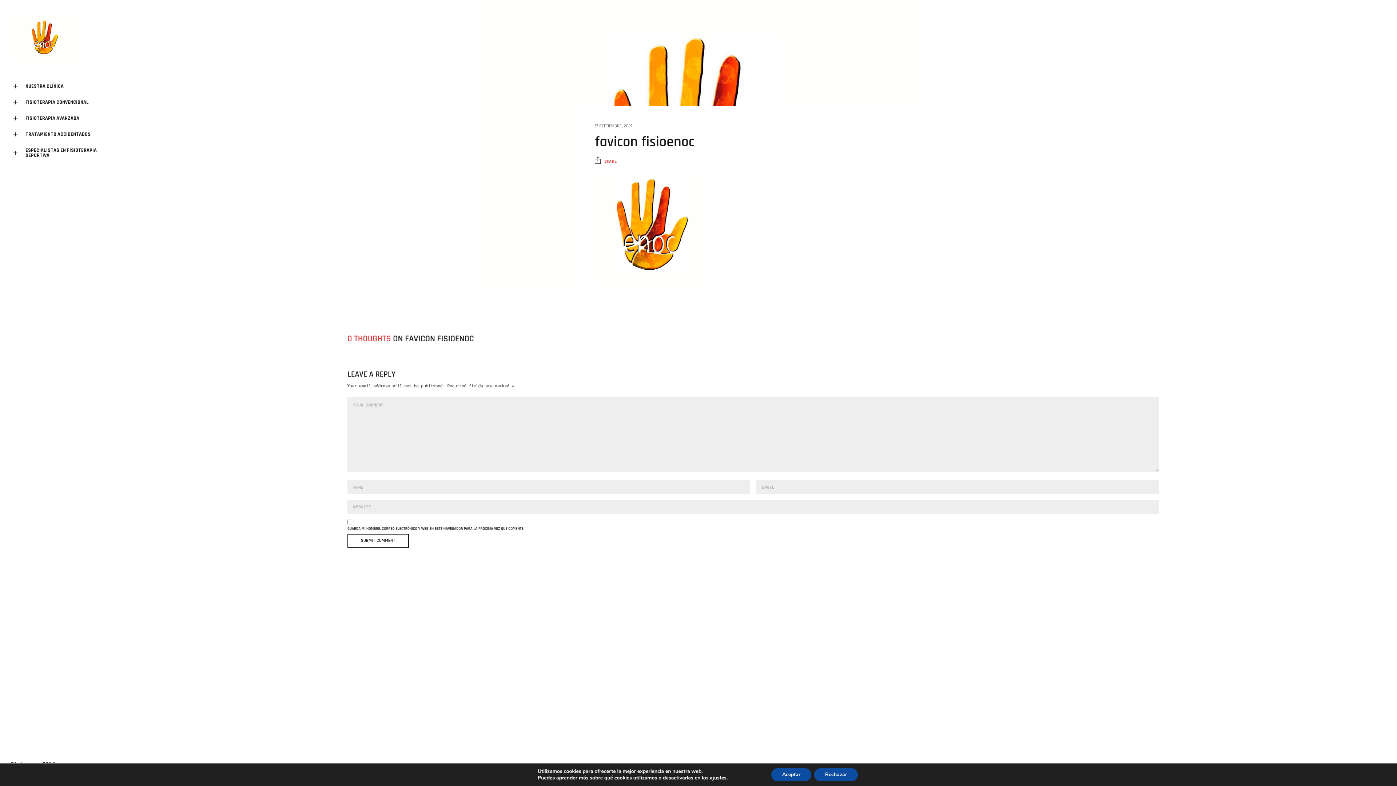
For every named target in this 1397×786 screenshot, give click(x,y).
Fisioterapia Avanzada (52, 118)
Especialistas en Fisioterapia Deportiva (61, 153)
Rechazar (836, 774)
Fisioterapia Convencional (57, 102)
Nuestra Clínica (44, 86)
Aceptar (791, 774)
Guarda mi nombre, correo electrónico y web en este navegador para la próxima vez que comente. (435, 529)
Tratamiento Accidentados (58, 134)
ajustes (718, 778)
